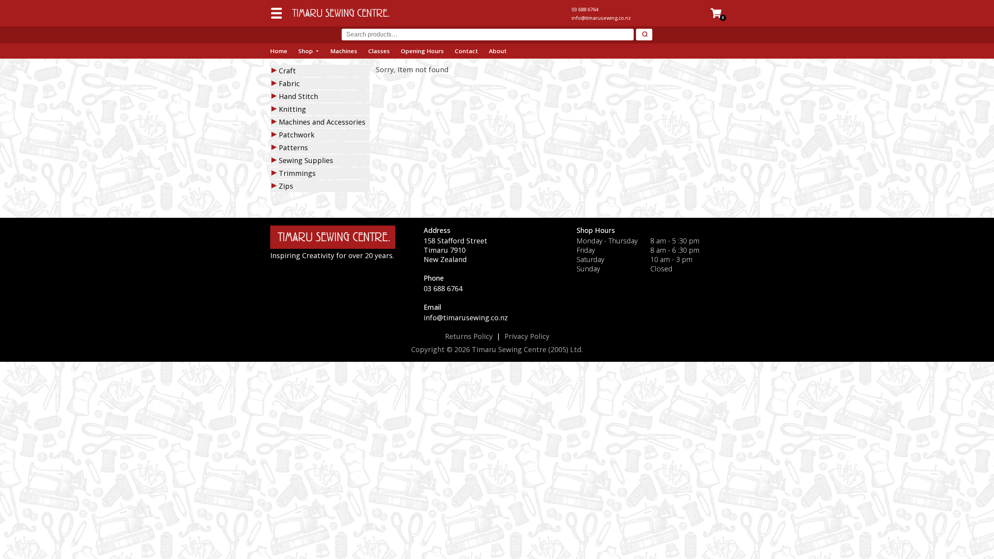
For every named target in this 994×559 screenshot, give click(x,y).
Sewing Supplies (306, 160)
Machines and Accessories (322, 122)
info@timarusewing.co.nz (601, 17)
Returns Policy (469, 336)
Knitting (292, 109)
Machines (343, 51)
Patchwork (297, 134)
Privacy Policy (526, 336)
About (498, 51)
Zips (286, 186)
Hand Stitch (298, 96)
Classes (379, 51)
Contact (466, 51)
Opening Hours (422, 51)
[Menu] (276, 13)
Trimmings (297, 173)
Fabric (289, 83)
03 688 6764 (585, 9)
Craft (287, 70)
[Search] (644, 35)
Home (278, 51)
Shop (305, 51)
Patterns (293, 147)
